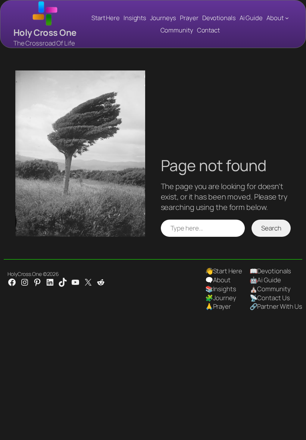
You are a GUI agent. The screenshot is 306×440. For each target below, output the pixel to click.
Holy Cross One (44, 32)
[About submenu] (287, 18)
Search (271, 228)
